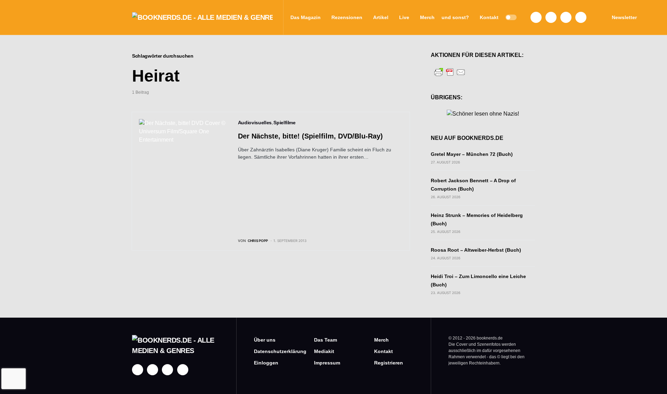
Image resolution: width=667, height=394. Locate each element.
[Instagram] (551, 17)
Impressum (327, 363)
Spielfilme (284, 122)
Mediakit (324, 351)
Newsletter (624, 17)
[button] (511, 17)
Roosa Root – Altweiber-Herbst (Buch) (476, 250)
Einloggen (266, 363)
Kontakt (383, 351)
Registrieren (388, 363)
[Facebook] (536, 17)
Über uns (264, 340)
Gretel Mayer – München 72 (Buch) (472, 154)
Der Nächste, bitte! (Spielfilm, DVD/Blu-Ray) (310, 136)
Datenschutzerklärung (273, 351)
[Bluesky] (580, 17)
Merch (381, 340)
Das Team (325, 340)
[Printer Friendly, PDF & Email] (450, 72)
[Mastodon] (565, 17)
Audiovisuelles (255, 122)
